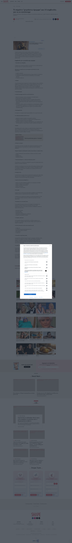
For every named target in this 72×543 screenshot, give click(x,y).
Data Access (36, 297)
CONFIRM (30, 294)
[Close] (50, 246)
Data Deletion (31, 297)
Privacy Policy (41, 297)
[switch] (46, 261)
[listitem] (36, 260)
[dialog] (36, 271)
